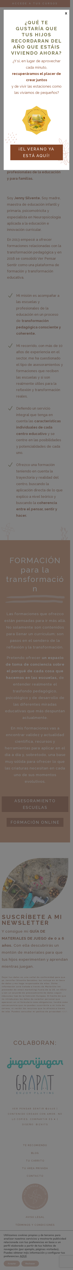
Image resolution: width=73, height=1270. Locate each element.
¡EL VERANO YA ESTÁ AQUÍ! (36, 152)
